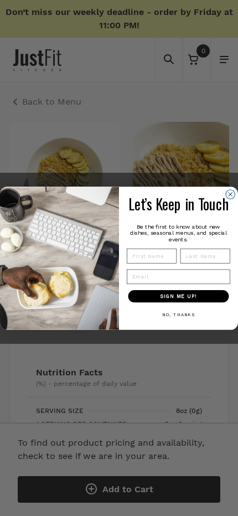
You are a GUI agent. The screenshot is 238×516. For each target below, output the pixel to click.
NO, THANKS (178, 314)
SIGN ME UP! (178, 295)
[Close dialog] (230, 194)
